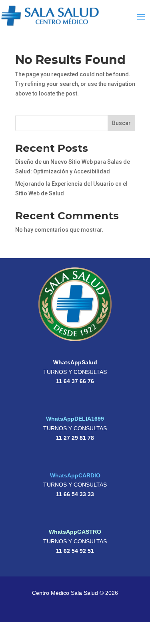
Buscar (121, 123)
